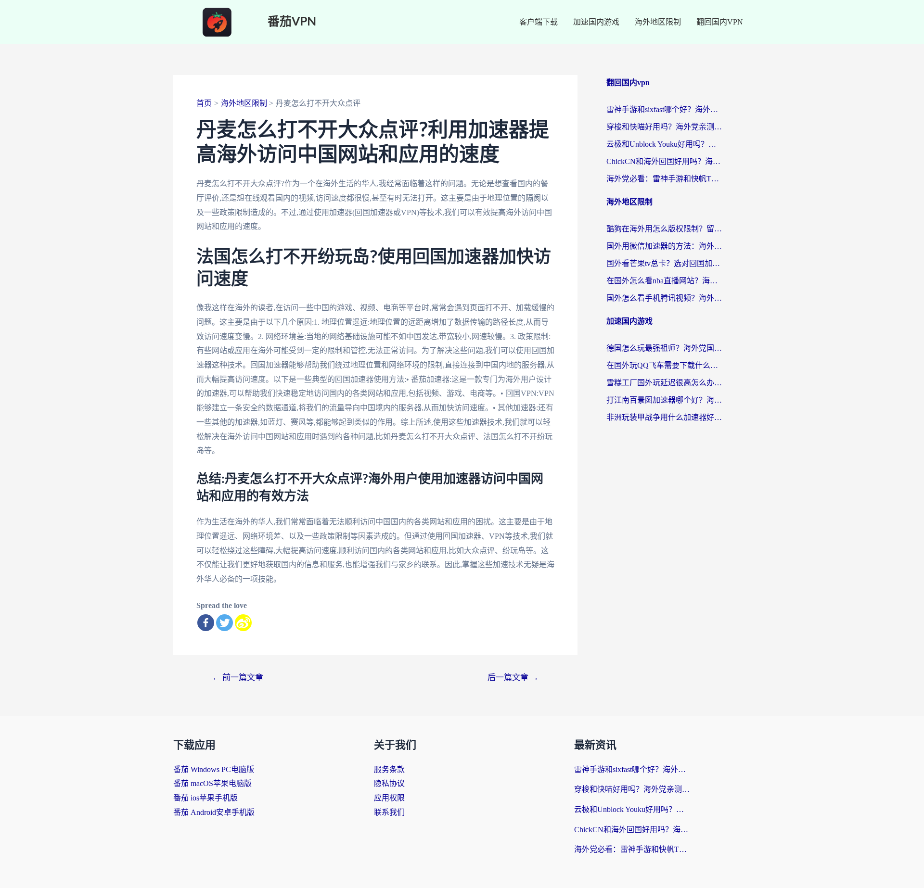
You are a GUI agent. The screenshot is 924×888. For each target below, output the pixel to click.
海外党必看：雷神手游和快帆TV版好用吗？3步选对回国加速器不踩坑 (664, 179)
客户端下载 (538, 22)
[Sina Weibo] (243, 622)
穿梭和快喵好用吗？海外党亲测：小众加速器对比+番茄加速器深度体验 (664, 127)
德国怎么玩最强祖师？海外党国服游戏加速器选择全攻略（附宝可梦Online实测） (664, 348)
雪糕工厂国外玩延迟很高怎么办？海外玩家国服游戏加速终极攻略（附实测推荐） (664, 383)
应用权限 (389, 798)
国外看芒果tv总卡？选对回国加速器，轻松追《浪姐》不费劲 (664, 263)
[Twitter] (224, 622)
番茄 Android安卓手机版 (214, 812)
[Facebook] (205, 622)
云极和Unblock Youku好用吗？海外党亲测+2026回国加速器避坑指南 (664, 144)
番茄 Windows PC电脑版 (213, 769)
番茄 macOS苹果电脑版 (212, 783)
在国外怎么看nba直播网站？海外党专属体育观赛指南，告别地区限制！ (664, 281)
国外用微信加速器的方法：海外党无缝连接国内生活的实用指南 (664, 246)
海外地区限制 (658, 22)
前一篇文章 (237, 677)
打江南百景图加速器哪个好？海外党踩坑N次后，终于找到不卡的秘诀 (664, 400)
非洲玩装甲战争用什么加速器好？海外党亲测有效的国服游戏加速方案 (664, 417)
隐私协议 (389, 783)
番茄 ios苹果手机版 (205, 798)
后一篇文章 (513, 677)
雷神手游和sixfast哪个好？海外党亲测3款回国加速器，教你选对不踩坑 (664, 109)
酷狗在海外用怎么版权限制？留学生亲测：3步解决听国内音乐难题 (664, 229)
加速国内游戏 (596, 22)
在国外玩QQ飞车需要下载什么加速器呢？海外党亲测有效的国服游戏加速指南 (664, 365)
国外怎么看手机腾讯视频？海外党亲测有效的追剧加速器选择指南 (664, 298)
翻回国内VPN (719, 22)
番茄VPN (292, 22)
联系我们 (389, 812)
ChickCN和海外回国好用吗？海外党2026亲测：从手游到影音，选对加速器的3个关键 (664, 161)
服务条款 (389, 769)
